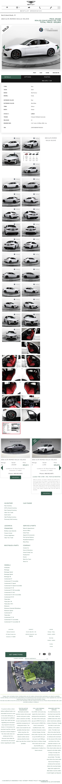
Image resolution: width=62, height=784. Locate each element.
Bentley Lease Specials (10, 531)
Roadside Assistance (28, 539)
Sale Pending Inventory (10, 517)
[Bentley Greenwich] (31, 3)
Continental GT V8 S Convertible (12, 594)
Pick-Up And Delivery (28, 537)
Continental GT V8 (9, 588)
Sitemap (25, 780)
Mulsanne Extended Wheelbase (12, 608)
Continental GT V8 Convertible (12, 590)
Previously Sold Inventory (10, 519)
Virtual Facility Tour (28, 552)
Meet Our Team (27, 559)
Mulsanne (6, 606)
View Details (15, 477)
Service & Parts (29, 525)
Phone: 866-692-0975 (15, 473)
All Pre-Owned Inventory (10, 508)
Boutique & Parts (11, 545)
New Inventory (8, 505)
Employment (26, 554)
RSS (20, 780)
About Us (25, 561)
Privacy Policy (33, 780)
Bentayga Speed (8, 574)
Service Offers (26, 530)
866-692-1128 (33, 631)
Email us (31, 636)
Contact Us (26, 548)
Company (26, 545)
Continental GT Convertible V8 (12, 622)
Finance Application (9, 535)
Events (25, 557)
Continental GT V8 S (9, 592)
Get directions (16, 654)
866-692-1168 (33, 634)
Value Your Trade (8, 512)
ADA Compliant (43, 780)
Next (58, 47)
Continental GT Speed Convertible (13, 585)
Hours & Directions (28, 550)
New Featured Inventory (10, 510)
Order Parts (26, 532)
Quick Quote (7, 514)
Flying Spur (7, 599)
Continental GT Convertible (11, 581)
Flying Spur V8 (8, 601)
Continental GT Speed (10, 583)
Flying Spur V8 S (8, 603)
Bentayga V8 (7, 576)
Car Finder (27, 503)
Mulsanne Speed (8, 610)
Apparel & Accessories (28, 535)
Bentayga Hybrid (8, 572)
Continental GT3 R (9, 597)
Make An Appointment (28, 528)
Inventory (8, 503)
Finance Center (8, 533)
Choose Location (18, 658)
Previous (3, 47)
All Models (7, 567)
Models (7, 565)
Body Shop (26, 541)
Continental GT (8, 579)
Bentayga (6, 569)
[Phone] (39, 7)
